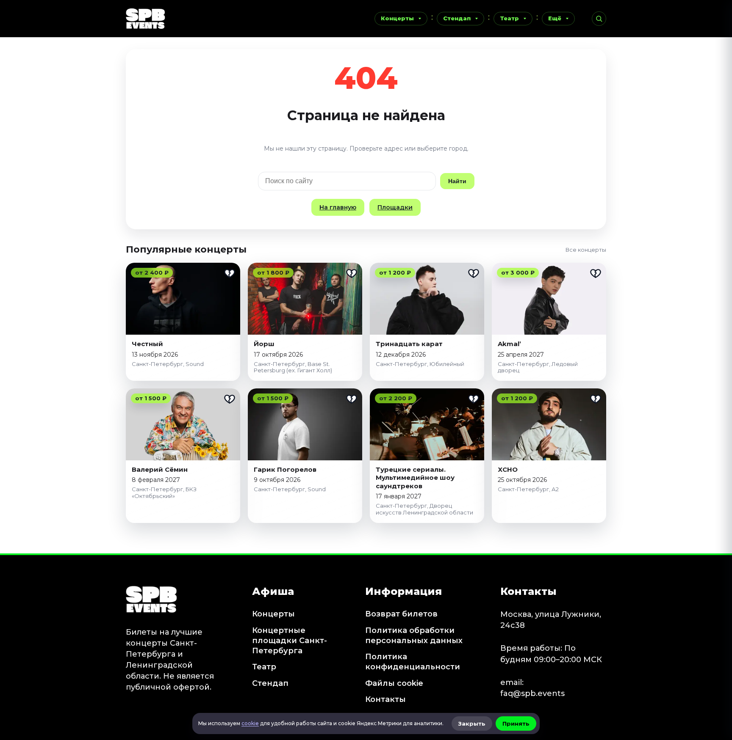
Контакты (385, 699)
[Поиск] (599, 18)
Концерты (397, 18)
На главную (337, 207)
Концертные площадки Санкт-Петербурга (289, 641)
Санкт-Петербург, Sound (168, 363)
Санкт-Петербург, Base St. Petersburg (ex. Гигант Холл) (293, 367)
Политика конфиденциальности (412, 661)
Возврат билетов (401, 614)
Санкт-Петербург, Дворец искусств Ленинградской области (424, 509)
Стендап (457, 18)
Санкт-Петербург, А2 (528, 489)
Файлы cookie (394, 683)
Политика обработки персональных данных (414, 635)
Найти (457, 181)
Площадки (395, 207)
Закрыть (471, 723)
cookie (250, 723)
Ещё (554, 18)
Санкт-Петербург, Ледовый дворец (538, 367)
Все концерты (586, 249)
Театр (509, 18)
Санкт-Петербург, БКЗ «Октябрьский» (164, 492)
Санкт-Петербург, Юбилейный (420, 363)
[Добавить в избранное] (229, 273)
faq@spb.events (532, 693)
